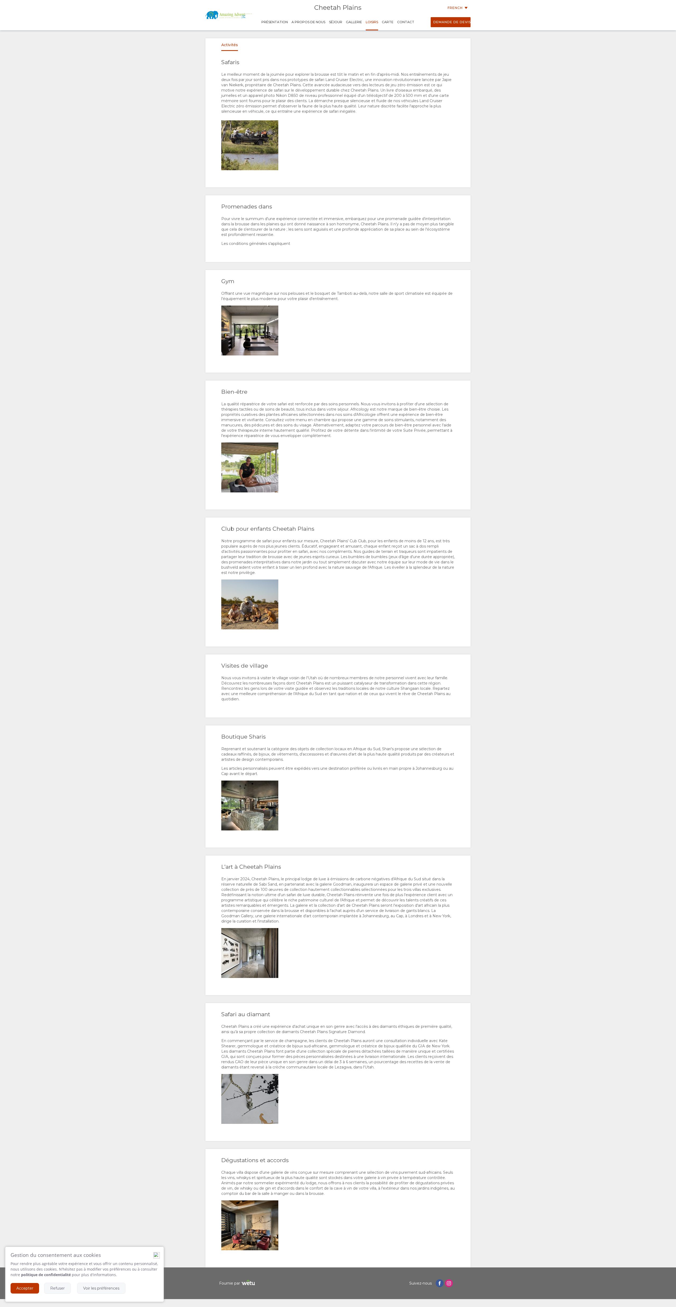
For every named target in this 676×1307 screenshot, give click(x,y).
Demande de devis (452, 22)
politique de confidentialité (46, 1274)
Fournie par (229, 1283)
